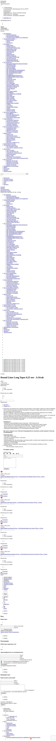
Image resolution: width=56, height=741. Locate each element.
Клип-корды (9, 42)
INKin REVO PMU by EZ (12, 86)
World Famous (9, 45)
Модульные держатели (12, 125)
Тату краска (6, 44)
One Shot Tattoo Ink (11, 58)
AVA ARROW (9, 92)
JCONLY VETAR (10, 111)
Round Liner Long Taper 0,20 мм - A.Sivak (11, 502)
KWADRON (9, 101)
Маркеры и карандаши (12, 130)
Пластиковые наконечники (13, 117)
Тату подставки (10, 150)
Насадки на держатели (12, 121)
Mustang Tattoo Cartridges (12, 103)
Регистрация (9, 733)
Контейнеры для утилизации (13, 156)
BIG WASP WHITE (11, 69)
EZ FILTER (9, 78)
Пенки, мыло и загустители (13, 137)
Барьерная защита (10, 139)
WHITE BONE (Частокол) (12, 61)
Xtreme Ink (9, 53)
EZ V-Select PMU (10, 83)
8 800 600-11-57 (7, 18)
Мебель (5, 167)
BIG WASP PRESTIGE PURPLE (14, 71)
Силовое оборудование (9, 38)
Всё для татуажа (8, 159)
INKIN (8, 90)
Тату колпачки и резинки (10, 145)
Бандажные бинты (11, 154)
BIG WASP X (9, 74)
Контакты (6, 184)
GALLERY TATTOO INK (12, 57)
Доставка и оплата (8, 179)
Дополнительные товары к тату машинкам (17, 37)
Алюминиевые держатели (12, 122)
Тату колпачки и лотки (12, 146)
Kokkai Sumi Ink (10, 54)
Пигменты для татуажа (12, 162)
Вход (7, 732)
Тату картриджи (8, 62)
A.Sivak (8, 108)
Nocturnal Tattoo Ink (11, 50)
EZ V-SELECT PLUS (11, 87)
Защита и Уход (7, 133)
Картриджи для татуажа (12, 163)
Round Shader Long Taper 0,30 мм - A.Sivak (11, 528)
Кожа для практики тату (12, 151)
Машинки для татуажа (12, 160)
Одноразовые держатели (12, 120)
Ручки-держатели (8, 118)
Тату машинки (7, 33)
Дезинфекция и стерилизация (11, 166)
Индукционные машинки (12, 36)
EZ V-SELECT (10, 82)
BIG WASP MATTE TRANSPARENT (15, 70)
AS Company (9, 105)
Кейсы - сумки (10, 155)
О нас (5, 181)
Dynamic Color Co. (11, 46)
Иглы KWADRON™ (11, 116)
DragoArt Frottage (10, 67)
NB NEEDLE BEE (11, 65)
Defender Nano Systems (12, 107)
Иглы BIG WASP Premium (12, 114)
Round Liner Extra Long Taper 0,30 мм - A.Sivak (12, 554)
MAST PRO (9, 95)
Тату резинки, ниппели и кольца (14, 147)
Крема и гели (9, 134)
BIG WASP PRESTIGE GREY (13, 73)
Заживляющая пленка (11, 135)
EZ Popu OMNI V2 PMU (12, 84)
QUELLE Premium (11, 66)
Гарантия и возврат (8, 180)
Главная (5, 589)
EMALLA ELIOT (10, 109)
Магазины (6, 580)
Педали (8, 41)
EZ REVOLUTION (11, 79)
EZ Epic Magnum (10, 88)
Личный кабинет (8, 578)
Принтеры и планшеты (12, 132)
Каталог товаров (7, 577)
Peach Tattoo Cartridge (11, 91)
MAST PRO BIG (10, 96)
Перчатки (8, 141)
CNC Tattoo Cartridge (11, 100)
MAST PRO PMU (10, 99)
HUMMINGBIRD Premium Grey (14, 75)
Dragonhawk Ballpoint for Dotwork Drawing (16, 63)
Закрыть (3, 704)
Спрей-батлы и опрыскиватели (14, 153)
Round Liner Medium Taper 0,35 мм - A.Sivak (12, 476)
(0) (7, 406)
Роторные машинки (11, 34)
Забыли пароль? (5, 632)
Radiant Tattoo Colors (11, 49)
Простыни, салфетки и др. (12, 142)
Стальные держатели (11, 124)
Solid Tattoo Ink (10, 52)
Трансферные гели (11, 129)
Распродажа (6, 168)
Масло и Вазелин (10, 138)
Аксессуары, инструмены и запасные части (17, 158)
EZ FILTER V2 (10, 80)
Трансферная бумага (11, 128)
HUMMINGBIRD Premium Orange (14, 76)
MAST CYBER (10, 97)
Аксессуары (6, 149)
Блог (5, 183)
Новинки (6, 170)
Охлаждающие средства (9, 143)
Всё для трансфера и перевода (11, 126)
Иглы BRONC (10, 113)
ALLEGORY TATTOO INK (13, 48)
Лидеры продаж (7, 171)
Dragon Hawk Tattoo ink (12, 59)
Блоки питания (10, 40)
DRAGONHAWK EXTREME (13, 94)
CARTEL (8, 104)
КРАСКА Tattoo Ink (11, 55)
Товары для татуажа (11, 164)
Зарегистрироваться (14, 632)
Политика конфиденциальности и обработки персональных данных (23, 737)
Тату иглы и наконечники (10, 112)
